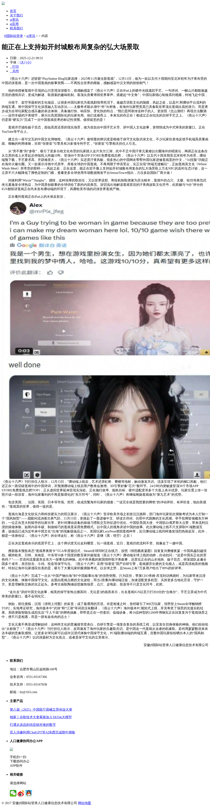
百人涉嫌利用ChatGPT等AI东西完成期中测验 (42, 732)
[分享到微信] (13, 793)
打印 (14, 66)
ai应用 (14, 24)
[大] (22, 62)
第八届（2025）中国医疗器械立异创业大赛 (41, 709)
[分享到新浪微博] (21, 793)
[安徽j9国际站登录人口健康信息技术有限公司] (3, 4)
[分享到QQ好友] (28, 793)
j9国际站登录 (13, 36)
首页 (13, 11)
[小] (28, 62)
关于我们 (16, 15)
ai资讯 (14, 19)
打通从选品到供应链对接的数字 (33, 724)
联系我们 (16, 28)
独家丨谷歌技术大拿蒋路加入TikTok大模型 (41, 717)
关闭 (14, 71)
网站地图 (84, 803)
